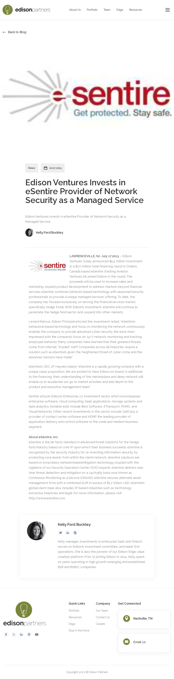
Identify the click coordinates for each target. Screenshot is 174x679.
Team (107, 9)
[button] (167, 10)
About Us (75, 9)
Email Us (139, 642)
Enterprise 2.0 (73, 396)
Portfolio (92, 9)
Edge (119, 9)
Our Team (102, 610)
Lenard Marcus (39, 321)
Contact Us (103, 617)
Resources (135, 9)
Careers (100, 623)
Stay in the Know (79, 630)
